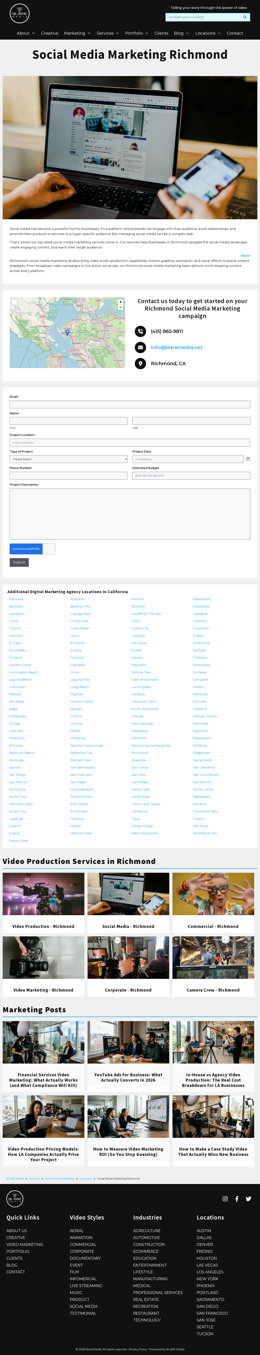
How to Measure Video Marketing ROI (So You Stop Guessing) (128, 1151)
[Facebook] (237, 1199)
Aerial (76, 1230)
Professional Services (158, 1292)
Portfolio (134, 33)
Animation (81, 1237)
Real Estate (146, 1299)
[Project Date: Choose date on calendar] (248, 459)
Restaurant (146, 1313)
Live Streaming (86, 1285)
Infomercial (83, 1278)
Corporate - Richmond (128, 990)
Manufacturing (150, 1278)
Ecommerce (146, 1251)
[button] (67, 332)
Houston (207, 1258)
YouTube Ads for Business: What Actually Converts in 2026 (128, 1077)
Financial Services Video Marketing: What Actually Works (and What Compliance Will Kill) (43, 1080)
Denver (205, 1244)
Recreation (145, 1306)
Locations (205, 33)
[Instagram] (225, 1199)
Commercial (83, 1244)
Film (74, 1272)
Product (79, 1299)
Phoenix (206, 1285)
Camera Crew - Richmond (213, 990)
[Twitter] (249, 1199)
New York (207, 1278)
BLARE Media (15, 1178)
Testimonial (83, 1313)
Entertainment (150, 1265)
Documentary (85, 1258)
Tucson (205, 1333)
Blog (179, 33)
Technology (147, 1320)
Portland (207, 1292)
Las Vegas (207, 1265)
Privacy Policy (138, 1349)
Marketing (74, 33)
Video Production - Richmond (43, 926)
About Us (16, 1230)
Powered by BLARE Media (166, 1349)
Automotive (146, 1237)
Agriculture (147, 1230)
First (12, 427)
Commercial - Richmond (213, 926)
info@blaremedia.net (177, 347)
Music (76, 1292)
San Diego (207, 1306)
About (23, 33)
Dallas (204, 1237)
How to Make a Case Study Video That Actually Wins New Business (213, 1151)
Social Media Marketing (59, 1178)
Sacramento (210, 1299)
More (245, 256)
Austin (204, 1230)
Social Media (84, 1306)
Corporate (82, 1251)
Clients (161, 33)
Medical (142, 1285)
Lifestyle (143, 1272)
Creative (49, 33)
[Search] (245, 17)
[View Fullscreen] (14, 302)
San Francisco (212, 1313)
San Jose (206, 1320)
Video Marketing (24, 1244)
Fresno (205, 1251)
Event (76, 1265)
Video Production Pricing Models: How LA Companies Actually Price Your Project (43, 1154)
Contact (235, 33)
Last (135, 427)
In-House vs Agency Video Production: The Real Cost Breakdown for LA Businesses (213, 1080)
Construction (149, 1244)
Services (105, 33)
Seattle (205, 1327)
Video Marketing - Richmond (43, 990)
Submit (19, 562)
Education (145, 1258)
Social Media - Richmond (128, 926)
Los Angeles (210, 1272)
